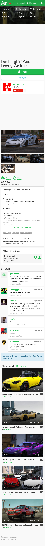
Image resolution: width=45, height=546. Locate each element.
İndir (24, 72)
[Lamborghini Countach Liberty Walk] (22, 141)
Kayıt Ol (8, 358)
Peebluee (14, 301)
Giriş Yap (36, 356)
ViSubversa (14, 341)
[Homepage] (14, 87)
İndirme (8, 179)
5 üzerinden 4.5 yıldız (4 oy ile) (10, 184)
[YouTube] (17, 87)
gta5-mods (14, 273)
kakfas (12, 319)
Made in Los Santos (8, 539)
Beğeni (19, 179)
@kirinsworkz (15, 292)
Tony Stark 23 (15, 330)
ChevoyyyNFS (16, 289)
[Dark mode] (38, 3)
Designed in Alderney (9, 537)
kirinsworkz (18, 84)
